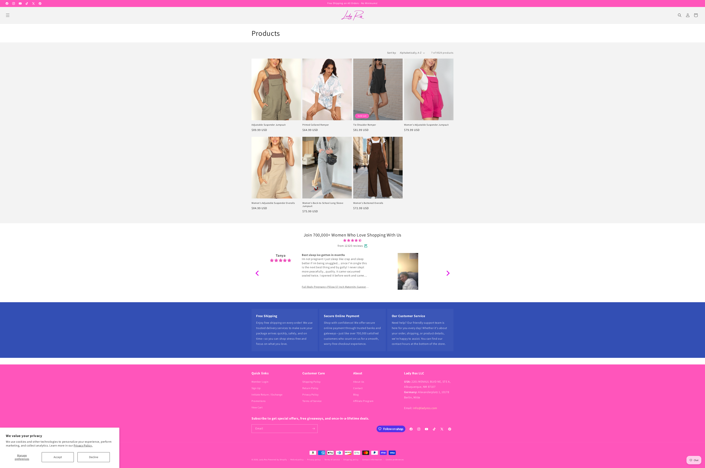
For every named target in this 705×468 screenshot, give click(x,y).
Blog (356, 394)
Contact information (372, 459)
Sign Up (256, 388)
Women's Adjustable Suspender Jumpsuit (426, 124)
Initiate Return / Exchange (267, 394)
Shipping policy (351, 459)
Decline (93, 457)
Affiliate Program (363, 401)
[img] (352, 240)
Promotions (259, 401)
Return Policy (310, 388)
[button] (8, 15)
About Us (358, 381)
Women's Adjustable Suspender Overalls (273, 203)
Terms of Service (312, 401)
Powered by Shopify (277, 459)
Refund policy (296, 459)
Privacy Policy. (83, 445)
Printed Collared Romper (315, 124)
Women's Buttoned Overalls (368, 203)
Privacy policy (314, 459)
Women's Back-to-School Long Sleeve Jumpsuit (322, 205)
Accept (58, 457)
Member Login (260, 381)
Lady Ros (263, 459)
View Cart (257, 407)
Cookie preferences (395, 459)
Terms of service (332, 459)
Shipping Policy (311, 381)
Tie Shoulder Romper (364, 124)
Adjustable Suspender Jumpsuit (268, 124)
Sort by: (391, 52)
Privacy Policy (310, 394)
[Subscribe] (313, 428)
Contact (358, 388)
